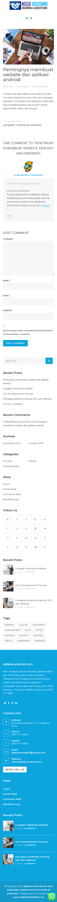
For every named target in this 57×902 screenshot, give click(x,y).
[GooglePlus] (35, 519)
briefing (9, 625)
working (40, 641)
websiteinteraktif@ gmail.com (28, 752)
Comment (8, 239)
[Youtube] (35, 547)
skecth (9, 641)
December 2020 (12, 443)
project (24, 635)
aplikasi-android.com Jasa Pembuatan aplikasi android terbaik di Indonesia (30, 890)
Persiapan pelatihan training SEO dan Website (27, 399)
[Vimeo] (17, 547)
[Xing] (7, 547)
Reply (10, 216)
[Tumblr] (17, 538)
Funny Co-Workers (13, 404)
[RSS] (45, 547)
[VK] (45, 528)
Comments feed (12, 494)
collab (23, 625)
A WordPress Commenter (28, 175)
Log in (6, 484)
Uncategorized (40, 86)
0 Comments (29, 572)
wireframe (23, 641)
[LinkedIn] (45, 519)
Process (7, 461)
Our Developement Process (18, 393)
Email (6, 295)
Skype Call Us (14, 769)
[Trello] (35, 538)
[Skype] (26, 538)
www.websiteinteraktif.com (28, 897)
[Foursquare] (45, 538)
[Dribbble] (26, 528)
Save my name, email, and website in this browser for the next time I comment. (28, 332)
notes (39, 630)
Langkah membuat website (22, 125)
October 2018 (36, 443)
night (28, 630)
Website (7, 310)
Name (6, 280)
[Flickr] (35, 528)
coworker (38, 625)
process (10, 635)
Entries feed (9, 489)
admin (9, 86)
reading (38, 635)
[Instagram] (26, 519)
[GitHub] (7, 538)
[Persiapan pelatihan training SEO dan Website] (8, 603)
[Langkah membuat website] (8, 569)
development (12, 630)
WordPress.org (11, 499)
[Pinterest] (7, 528)
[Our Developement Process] (8, 586)
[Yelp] (17, 528)
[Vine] (26, 547)
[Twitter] (7, 519)
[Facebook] (17, 519)
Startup (32, 461)
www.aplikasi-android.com (26, 761)
